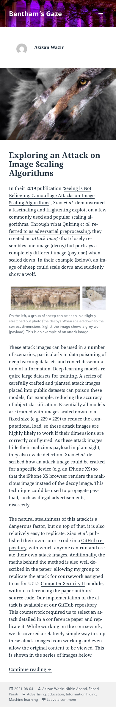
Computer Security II (63, 583)
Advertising (36, 694)
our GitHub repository (72, 605)
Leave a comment (61, 699)
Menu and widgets (101, 19)
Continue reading (30, 669)
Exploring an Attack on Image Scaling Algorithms (54, 164)
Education (56, 694)
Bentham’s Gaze (35, 13)
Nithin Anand (76, 688)
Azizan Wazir (53, 688)
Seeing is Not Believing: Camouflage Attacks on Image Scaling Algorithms (52, 195)
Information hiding (81, 694)
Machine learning (23, 699)
